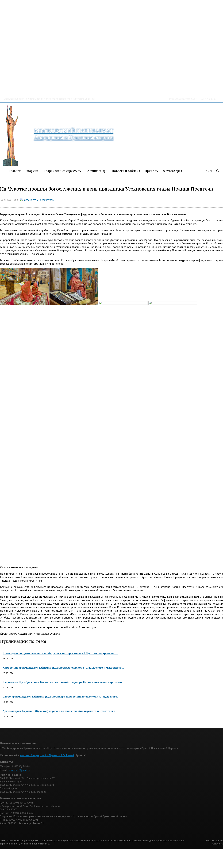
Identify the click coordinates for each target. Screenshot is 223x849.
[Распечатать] (29, 200)
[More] (131, 199)
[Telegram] (106, 199)
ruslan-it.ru (217, 843)
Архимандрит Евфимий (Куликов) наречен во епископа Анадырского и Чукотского (59, 711)
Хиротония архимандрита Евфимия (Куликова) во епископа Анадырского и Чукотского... (63, 667)
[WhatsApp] (94, 199)
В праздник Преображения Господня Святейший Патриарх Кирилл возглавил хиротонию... (64, 682)
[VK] (119, 199)
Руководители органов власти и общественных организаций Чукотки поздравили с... (60, 653)
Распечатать (46, 200)
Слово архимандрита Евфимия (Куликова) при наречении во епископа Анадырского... (61, 696)
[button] (213, 171)
